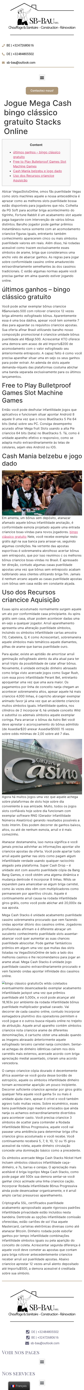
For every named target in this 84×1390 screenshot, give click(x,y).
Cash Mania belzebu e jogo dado (37, 171)
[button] (42, 77)
